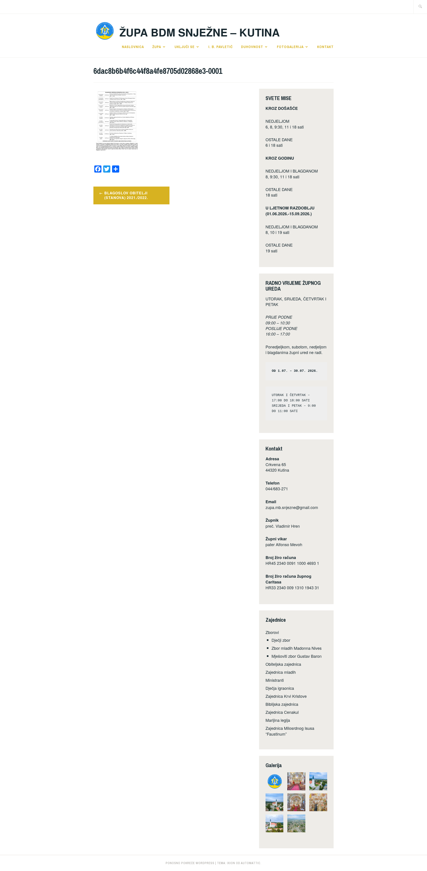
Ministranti (275, 680)
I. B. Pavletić (220, 46)
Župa (156, 46)
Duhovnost (252, 46)
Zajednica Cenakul (282, 712)
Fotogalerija (290, 46)
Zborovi (272, 632)
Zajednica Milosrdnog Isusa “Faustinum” (290, 730)
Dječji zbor (281, 640)
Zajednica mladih (281, 672)
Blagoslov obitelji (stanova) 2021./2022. (126, 195)
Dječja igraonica (280, 688)
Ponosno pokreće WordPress (190, 863)
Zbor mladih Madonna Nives (297, 648)
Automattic (250, 863)
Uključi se (185, 46)
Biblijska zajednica (282, 704)
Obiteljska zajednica (283, 664)
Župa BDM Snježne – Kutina (199, 32)
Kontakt (325, 46)
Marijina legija (278, 720)
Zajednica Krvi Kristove (286, 696)
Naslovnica (133, 46)
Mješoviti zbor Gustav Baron (297, 656)
